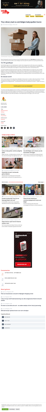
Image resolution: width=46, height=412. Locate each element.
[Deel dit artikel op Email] (14, 128)
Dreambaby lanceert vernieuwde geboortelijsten (10, 173)
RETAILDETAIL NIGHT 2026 (10, 283)
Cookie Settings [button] (11, 409)
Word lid (32, 16)
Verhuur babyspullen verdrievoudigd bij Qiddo (12, 151)
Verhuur (2, 112)
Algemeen (4, 291)
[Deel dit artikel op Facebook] (2, 128)
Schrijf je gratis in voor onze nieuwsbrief (23, 86)
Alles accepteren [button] (5, 409)
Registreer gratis (39, 16)
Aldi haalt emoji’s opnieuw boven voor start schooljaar (15, 310)
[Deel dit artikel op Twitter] (8, 128)
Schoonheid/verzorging (7, 24)
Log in (27, 16)
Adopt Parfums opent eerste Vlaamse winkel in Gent (11, 222)
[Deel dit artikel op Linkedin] (11, 128)
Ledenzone (28, 14)
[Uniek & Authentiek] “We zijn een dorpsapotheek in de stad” (10, 199)
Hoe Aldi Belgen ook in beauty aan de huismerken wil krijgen (32, 151)
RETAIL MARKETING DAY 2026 (10, 278)
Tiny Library (3, 115)
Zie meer (40, 182)
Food (3, 296)
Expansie (3, 119)
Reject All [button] (17, 409)
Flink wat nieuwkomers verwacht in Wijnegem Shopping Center (17, 293)
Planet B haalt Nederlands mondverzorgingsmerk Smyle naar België (32, 200)
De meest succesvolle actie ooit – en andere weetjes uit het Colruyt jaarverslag (21, 305)
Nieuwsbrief (38, 14)
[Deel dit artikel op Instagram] (5, 128)
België (2, 123)
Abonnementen (4, 110)
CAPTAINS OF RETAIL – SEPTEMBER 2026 (13, 272)
